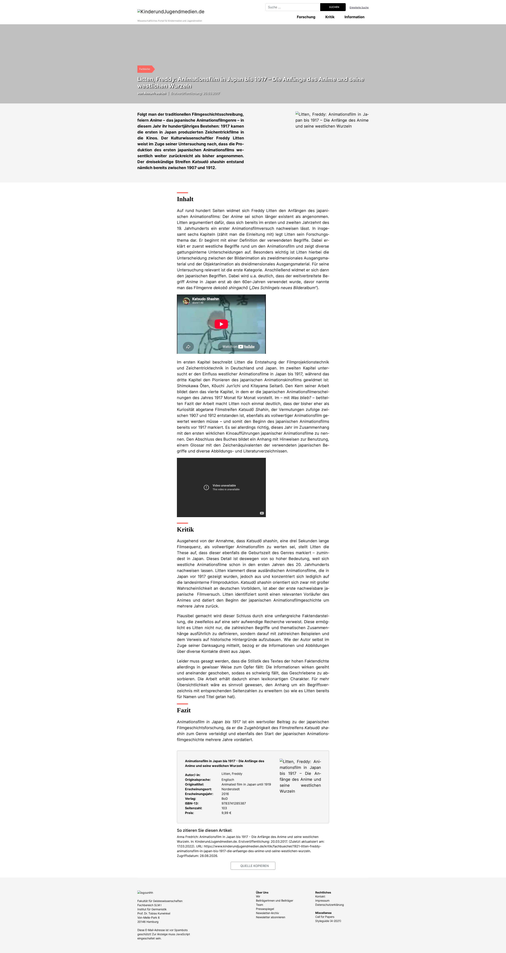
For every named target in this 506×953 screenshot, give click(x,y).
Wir (258, 896)
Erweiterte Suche (359, 7)
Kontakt (320, 896)
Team (259, 904)
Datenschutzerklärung (329, 904)
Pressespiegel (265, 908)
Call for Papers (324, 916)
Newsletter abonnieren (270, 917)
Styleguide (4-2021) (328, 921)
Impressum (322, 900)
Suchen (334, 7)
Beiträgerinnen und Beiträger (274, 900)
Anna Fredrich (155, 93)
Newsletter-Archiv (267, 913)
